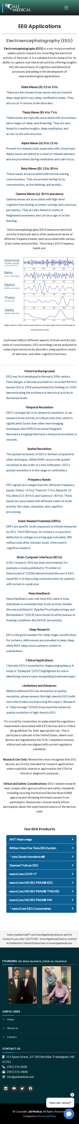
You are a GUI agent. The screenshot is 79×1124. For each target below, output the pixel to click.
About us (12, 1028)
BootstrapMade (47, 1116)
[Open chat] (69, 1114)
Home (10, 1019)
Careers (12, 1036)
